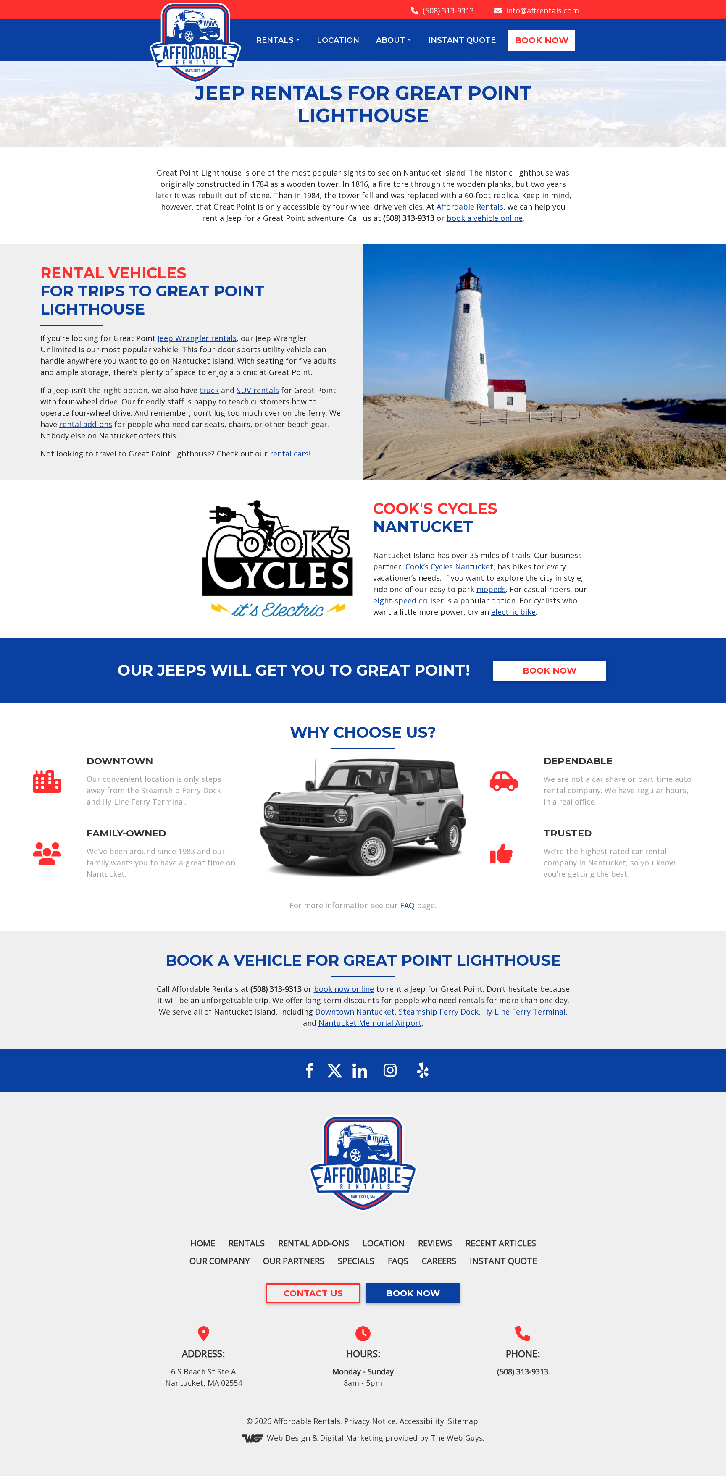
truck (209, 390)
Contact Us (313, 1293)
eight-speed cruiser (408, 600)
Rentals (275, 40)
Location (338, 40)
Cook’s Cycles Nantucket (449, 566)
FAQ (407, 905)
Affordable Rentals (470, 207)
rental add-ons (85, 424)
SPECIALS (356, 1260)
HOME (202, 1243)
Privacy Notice (370, 1421)
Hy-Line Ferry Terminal (524, 1012)
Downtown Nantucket (355, 1012)
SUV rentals (258, 390)
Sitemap (463, 1421)
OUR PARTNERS (293, 1260)
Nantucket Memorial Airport (370, 1023)
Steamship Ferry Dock (439, 1012)
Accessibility (422, 1421)
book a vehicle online (485, 218)
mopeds (491, 589)
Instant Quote (462, 40)
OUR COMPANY (219, 1260)
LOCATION (384, 1243)
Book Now (541, 40)
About (390, 40)
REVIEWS (435, 1243)
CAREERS (439, 1260)
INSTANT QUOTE (503, 1260)
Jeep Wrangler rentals (197, 338)
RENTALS (247, 1243)
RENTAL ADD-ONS (313, 1243)
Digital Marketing (351, 1438)
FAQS (398, 1260)
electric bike (513, 612)
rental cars (289, 453)
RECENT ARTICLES (501, 1243)
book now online (344, 989)
